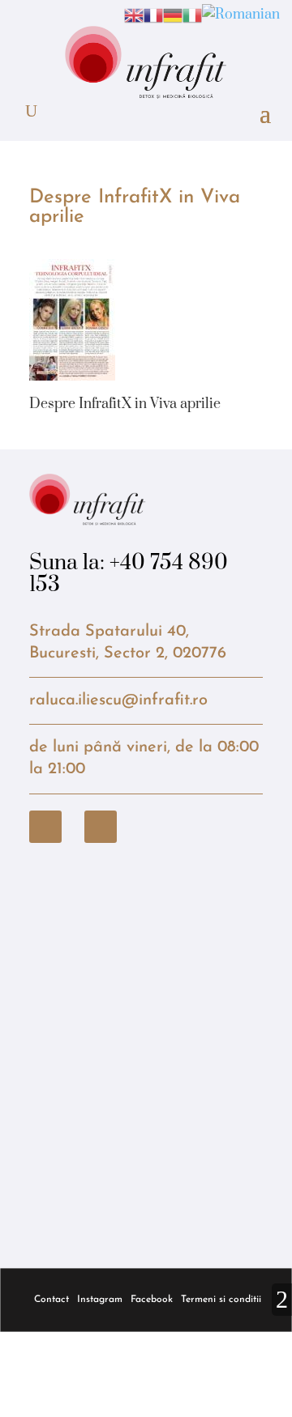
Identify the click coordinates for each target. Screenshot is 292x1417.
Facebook (152, 1299)
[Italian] (192, 14)
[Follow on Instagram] (100, 827)
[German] (172, 14)
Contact (51, 1299)
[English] (134, 14)
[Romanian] (241, 14)
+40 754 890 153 (128, 574)
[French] (153, 14)
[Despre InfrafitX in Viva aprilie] (72, 369)
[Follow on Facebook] (45, 827)
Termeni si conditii (221, 1299)
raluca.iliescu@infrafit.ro (118, 700)
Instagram (99, 1299)
